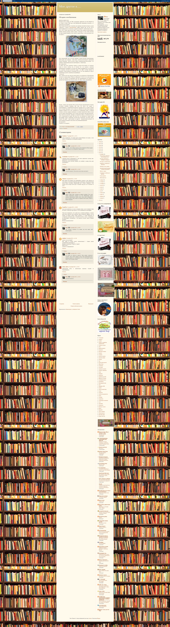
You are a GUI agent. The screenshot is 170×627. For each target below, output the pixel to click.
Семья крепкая (103, 175)
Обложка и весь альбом (104, 166)
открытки (101, 392)
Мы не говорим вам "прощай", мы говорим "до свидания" (104, 601)
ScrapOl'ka (64, 207)
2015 (100, 147)
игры (100, 372)
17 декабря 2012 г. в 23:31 (72, 136)
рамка (100, 395)
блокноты (101, 349)
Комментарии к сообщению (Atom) (73, 309)
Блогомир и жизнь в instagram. (104, 576)
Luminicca (64, 136)
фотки (100, 408)
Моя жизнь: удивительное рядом (104, 505)
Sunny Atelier (102, 591)
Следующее (61, 303)
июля (101, 187)
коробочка (101, 375)
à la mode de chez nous (103, 511)
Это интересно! (102, 467)
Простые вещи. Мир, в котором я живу (104, 432)
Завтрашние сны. (102, 553)
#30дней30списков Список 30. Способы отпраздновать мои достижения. (104, 555)
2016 (100, 145)
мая (101, 190)
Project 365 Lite (102, 416)
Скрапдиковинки (72, 27)
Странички (65, 128)
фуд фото (100, 409)
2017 (100, 143)
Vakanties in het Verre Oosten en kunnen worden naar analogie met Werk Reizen (104, 486)
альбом (100, 340)
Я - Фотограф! (102, 579)
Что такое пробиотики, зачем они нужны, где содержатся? (104, 480)
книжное (100, 373)
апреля (101, 192)
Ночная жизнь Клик (103, 451)
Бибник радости (102, 348)
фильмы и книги (102, 406)
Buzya (67, 146)
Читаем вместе (102, 413)
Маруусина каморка (103, 496)
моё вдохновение (102, 530)
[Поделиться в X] (80, 126)
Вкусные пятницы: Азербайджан (102, 453)
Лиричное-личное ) (102, 527)
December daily (102, 414)
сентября (102, 183)
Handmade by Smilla (103, 565)
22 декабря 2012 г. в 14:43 (75, 192)
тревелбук (101, 403)
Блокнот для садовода (103, 566)
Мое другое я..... (70, 6)
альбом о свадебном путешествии (103, 343)
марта (101, 194)
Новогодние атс (103, 177)
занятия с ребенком (103, 370)
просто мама (101, 500)
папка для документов (103, 394)
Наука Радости (102, 526)
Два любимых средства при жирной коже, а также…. (104, 475)
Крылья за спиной (102, 378)
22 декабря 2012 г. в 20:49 (72, 207)
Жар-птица (101, 364)
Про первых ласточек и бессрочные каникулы (103, 538)
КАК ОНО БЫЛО (102, 543)
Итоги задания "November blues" (104, 571)
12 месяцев (101, 337)
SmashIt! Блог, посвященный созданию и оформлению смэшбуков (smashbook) (104, 598)
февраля (102, 196)
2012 (100, 152)
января (101, 198)
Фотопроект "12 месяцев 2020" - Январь (103, 507)
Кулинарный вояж (102, 383)
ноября (101, 180)
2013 (100, 150)
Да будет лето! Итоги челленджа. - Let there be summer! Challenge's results (104, 443)
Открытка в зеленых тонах (104, 492)
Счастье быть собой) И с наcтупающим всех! (105, 156)
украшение (101, 405)
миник (100, 387)
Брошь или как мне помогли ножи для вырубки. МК (104, 532)
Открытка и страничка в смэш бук (105, 164)
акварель (100, 339)
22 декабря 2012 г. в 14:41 (75, 146)
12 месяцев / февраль (103, 497)
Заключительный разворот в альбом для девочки (105, 169)
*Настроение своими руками (103, 521)
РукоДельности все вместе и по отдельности (104, 491)
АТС (100, 346)
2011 (100, 200)
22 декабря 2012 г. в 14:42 (75, 169)
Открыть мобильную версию (76, 306)
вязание (100, 353)
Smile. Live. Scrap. (103, 584)
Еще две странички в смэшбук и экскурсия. (105, 159)
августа (101, 185)
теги (100, 402)
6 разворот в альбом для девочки (105, 173)
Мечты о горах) (103, 171)
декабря (102, 154)
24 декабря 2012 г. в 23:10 (74, 266)
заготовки (101, 367)
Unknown (64, 178)
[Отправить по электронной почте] (77, 126)
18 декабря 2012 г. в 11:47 (73, 156)
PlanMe (100, 484)
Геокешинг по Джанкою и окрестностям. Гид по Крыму (104, 469)
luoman (90, 618)
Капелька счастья (103, 575)
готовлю (100, 354)
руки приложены (102, 605)
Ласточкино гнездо (103, 463)
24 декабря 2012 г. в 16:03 (75, 227)
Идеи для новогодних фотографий (103, 581)
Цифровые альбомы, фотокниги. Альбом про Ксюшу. (103, 549)
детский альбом (102, 357)
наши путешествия (102, 389)
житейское (101, 365)
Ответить (64, 141)
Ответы (65, 143)
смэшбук (100, 397)
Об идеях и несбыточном (105, 161)
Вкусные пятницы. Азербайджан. (102, 435)
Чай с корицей (102, 569)
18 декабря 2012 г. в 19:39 (72, 178)
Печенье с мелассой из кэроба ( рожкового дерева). (104, 513)
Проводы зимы (102, 464)
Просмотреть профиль (102, 32)
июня (101, 189)
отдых (100, 391)
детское (100, 359)
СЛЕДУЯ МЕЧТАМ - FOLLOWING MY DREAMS (103, 439)
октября (102, 181)
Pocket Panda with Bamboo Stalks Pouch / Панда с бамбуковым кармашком (104, 459)
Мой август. (101, 448)
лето (100, 384)
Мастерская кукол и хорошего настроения (103, 536)
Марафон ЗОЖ (102, 386)
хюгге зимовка (102, 411)
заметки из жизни (102, 368)
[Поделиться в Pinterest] (82, 126)
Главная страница (76, 303)
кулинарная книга (102, 379)
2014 (100, 149)
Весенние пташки (102, 351)
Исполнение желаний (103, 546)
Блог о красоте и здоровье (104, 478)
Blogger (98, 618)
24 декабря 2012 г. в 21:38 (71, 238)
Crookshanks (65, 156)
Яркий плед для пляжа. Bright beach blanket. (104, 593)
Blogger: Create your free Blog (104, 610)
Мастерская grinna (103, 516)
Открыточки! (101, 501)
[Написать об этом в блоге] (78, 126)
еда (99, 361)
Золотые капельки (103, 447)
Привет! (100, 517)
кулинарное (101, 381)
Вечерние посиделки (103, 457)
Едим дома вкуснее (103, 362)
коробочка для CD (102, 376)
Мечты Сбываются (103, 559)
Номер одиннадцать (103, 606)
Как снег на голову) (102, 522)
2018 (100, 141)
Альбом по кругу (102, 345)
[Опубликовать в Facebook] (81, 126)
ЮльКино (101, 542)
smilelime (64, 238)
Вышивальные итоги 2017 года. (104, 561)
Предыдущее (90, 303)
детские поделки (102, 356)
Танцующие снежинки (103, 400)
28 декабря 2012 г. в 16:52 (75, 253)
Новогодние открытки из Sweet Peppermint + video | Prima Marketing (104, 587)
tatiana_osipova (65, 266)
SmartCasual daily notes (104, 473)
